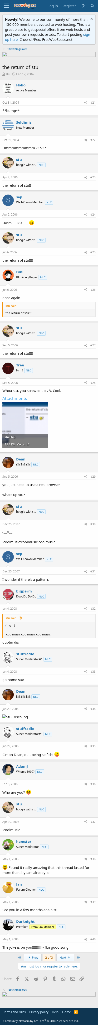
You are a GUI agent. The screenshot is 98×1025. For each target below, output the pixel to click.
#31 (93, 571)
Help (55, 1012)
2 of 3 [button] (49, 957)
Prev (34, 957)
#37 (93, 822)
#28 (93, 383)
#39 (93, 902)
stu (8, 74)
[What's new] (83, 5)
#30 (93, 524)
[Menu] (6, 6)
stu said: (11, 618)
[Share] (86, 103)
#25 (93, 252)
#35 (93, 746)
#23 (93, 177)
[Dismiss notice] (91, 19)
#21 (93, 102)
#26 (93, 290)
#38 (93, 859)
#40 (93, 939)
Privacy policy (39, 1012)
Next (63, 957)
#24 (93, 214)
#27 (93, 345)
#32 (93, 609)
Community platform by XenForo (41, 1021)
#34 (93, 709)
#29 (93, 477)
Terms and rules (14, 1012)
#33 (93, 672)
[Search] (92, 5)
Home (66, 1012)
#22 (93, 140)
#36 (93, 784)
